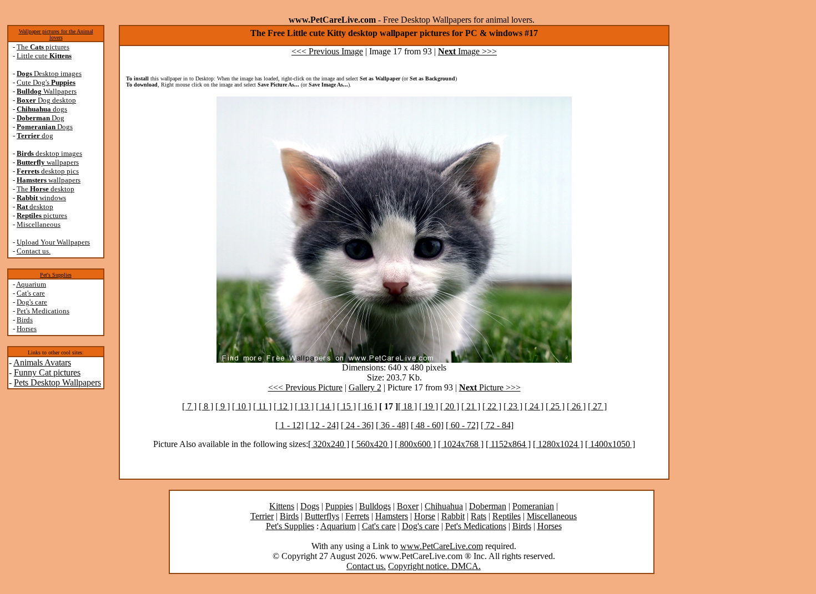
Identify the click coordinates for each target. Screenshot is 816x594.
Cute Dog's (46, 82)
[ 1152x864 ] (508, 444)
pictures (42, 215)
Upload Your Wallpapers (53, 242)
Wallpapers (47, 91)
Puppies (339, 506)
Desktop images (49, 73)
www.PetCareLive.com (441, 546)
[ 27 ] (597, 406)
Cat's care (31, 293)
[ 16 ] (367, 406)
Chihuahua (444, 506)
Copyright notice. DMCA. (434, 566)
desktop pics (48, 171)
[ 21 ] (470, 406)
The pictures (43, 47)
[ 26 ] (576, 406)
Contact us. (34, 251)
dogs (42, 109)
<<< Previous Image (327, 51)
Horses (27, 328)
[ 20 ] (449, 406)
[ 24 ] (534, 406)
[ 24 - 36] (357, 425)
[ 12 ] (283, 406)
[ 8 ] (206, 406)
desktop (35, 206)
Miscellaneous (39, 224)
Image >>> (467, 51)
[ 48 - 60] (427, 425)
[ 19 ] (428, 406)
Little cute (44, 56)
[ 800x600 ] (415, 444)
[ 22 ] (491, 406)
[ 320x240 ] (328, 444)
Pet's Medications (43, 311)
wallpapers (48, 162)
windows (41, 198)
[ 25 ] (555, 406)
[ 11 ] (262, 406)
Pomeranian (533, 506)
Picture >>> (490, 387)
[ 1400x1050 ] (610, 444)
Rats (478, 516)
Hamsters (391, 516)
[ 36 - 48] (392, 425)
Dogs (45, 127)
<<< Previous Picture (305, 387)
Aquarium (31, 284)
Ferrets (357, 516)
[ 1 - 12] (289, 425)
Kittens (281, 506)
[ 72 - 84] (497, 425)
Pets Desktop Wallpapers (57, 382)
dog (35, 135)
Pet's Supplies (56, 275)
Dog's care (32, 302)
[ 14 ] (325, 406)
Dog (40, 118)
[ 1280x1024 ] (558, 444)
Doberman (487, 506)
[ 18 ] (407, 406)
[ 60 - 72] (462, 425)
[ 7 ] (189, 406)
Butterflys (322, 516)
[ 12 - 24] (322, 425)
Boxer (408, 506)
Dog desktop (46, 100)
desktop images (49, 153)
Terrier (262, 516)
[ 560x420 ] (371, 444)
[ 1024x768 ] (460, 444)
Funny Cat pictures (47, 372)
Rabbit (453, 516)
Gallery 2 (365, 387)
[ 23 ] (512, 406)
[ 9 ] (222, 406)
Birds (25, 320)
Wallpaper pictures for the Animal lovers (56, 34)
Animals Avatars (42, 362)
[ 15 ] (346, 406)
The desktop (45, 189)
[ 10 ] (241, 406)
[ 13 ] (304, 406)
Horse (424, 516)
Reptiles (506, 516)
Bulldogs (375, 506)
